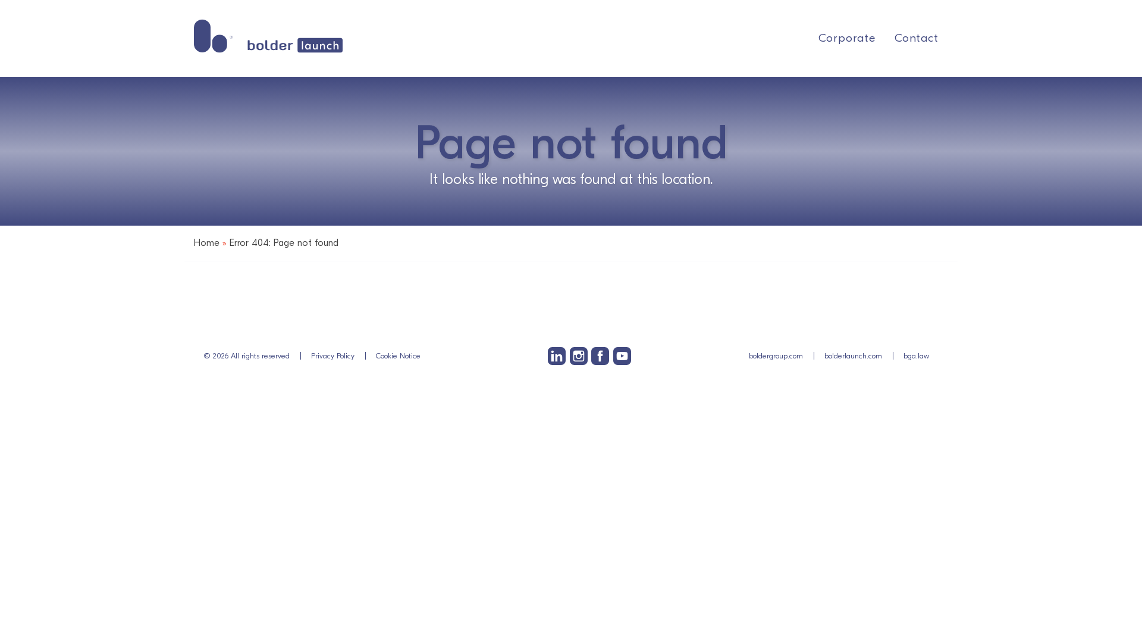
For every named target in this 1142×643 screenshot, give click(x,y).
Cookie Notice (398, 355)
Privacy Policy (332, 355)
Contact (917, 38)
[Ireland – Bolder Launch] (268, 36)
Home (206, 243)
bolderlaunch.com (853, 355)
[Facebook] (600, 356)
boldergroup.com (776, 355)
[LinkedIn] (557, 356)
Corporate (847, 38)
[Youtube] (622, 356)
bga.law (916, 355)
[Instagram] (579, 356)
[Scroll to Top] (1114, 565)
